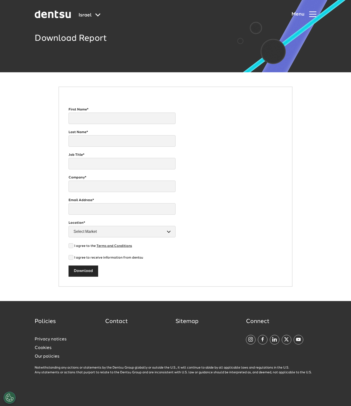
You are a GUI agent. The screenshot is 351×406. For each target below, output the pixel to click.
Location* (77, 222)
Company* (77, 177)
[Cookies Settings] (10, 398)
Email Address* (81, 200)
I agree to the (103, 246)
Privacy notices (51, 339)
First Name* (79, 109)
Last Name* (78, 132)
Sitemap (187, 321)
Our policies (47, 356)
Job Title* (77, 154)
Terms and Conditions (114, 246)
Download (83, 271)
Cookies (43, 348)
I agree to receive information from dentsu (108, 257)
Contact (116, 321)
